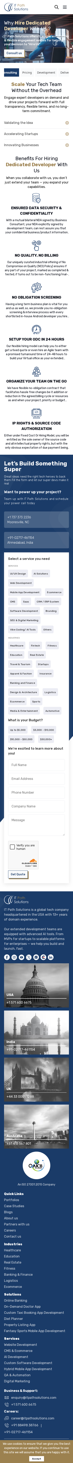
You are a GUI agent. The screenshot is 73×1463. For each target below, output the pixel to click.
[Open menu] (65, 7)
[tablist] (36, 72)
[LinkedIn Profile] (51, 957)
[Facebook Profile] (7, 957)
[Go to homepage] (36, 899)
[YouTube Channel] (21, 957)
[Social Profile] (36, 957)
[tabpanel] (36, 116)
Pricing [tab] (27, 72)
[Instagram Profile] (14, 957)
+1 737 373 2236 (19, 517)
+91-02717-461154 (20, 538)
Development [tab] (46, 72)
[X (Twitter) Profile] (29, 957)
